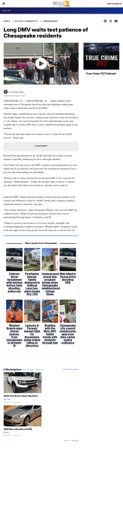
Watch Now (113, 4)
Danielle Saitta (17, 92)
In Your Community (26, 21)
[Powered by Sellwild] (75, 440)
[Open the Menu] (4, 3)
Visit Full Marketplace (71, 369)
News (7, 21)
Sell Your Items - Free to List (32, 370)
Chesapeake (50, 21)
